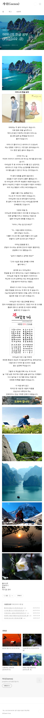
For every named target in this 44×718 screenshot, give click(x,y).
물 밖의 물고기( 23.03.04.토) (13, 608)
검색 (35, 4)
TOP (40, 711)
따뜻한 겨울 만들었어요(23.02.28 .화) (16, 615)
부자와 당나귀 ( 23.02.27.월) (13, 618)
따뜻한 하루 (7, 604)
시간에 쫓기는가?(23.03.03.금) (14, 610)
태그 (10, 12)
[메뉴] (40, 4)
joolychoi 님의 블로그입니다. (10, 681)
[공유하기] (9, 595)
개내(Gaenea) (10, 4)
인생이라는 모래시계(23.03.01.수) (15, 613)
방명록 (19, 12)
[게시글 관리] (12, 595)
